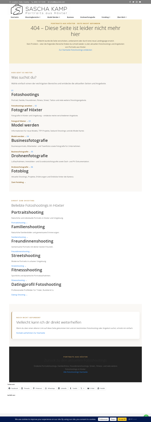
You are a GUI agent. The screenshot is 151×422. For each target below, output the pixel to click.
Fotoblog (105, 17)
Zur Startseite (65, 50)
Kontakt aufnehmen (24, 333)
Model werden (52, 17)
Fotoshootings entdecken (81, 50)
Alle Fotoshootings (71, 372)
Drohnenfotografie (87, 17)
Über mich (121, 17)
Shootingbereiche (32, 17)
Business (70, 17)
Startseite (15, 17)
